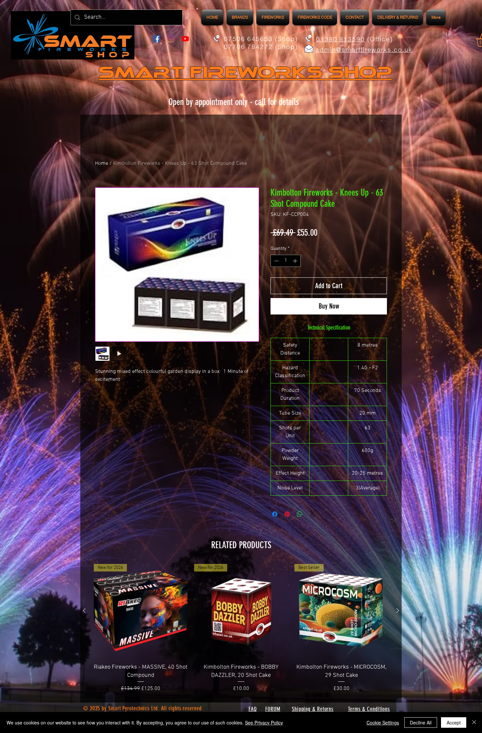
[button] (273, 17)
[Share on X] (312, 514)
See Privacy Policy (264, 722)
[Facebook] (156, 38)
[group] (241, 628)
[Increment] (295, 261)
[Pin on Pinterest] (287, 514)
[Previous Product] (84, 610)
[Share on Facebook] (275, 514)
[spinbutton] (285, 261)
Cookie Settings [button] (383, 722)
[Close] (474, 722)
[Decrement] (275, 261)
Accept (454, 722)
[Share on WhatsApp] (300, 514)
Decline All (421, 722)
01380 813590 (340, 39)
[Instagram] (170, 38)
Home (101, 163)
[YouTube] (185, 38)
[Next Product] (398, 610)
